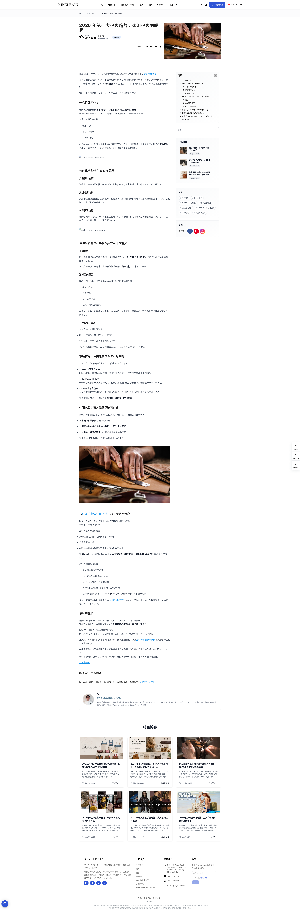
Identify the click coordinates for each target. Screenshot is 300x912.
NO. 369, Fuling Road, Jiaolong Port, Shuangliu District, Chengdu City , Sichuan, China (176, 868)
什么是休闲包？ (187, 80)
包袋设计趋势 (186, 208)
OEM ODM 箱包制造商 (205, 208)
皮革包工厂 (185, 213)
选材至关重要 (190, 103)
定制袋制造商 (148, 908)
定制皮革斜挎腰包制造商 (155, 905)
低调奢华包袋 (199, 213)
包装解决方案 (176, 908)
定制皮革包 (197, 198)
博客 (86, 13)
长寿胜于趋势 (190, 93)
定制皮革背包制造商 (118, 908)
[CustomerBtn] (4, 903)
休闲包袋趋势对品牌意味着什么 (193, 113)
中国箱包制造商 (116, 600)
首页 (80, 13)
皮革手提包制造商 (113, 905)
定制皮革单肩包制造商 (172, 905)
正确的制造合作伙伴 (145, 640)
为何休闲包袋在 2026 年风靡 (192, 83)
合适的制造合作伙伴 (94, 513)
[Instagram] (86, 883)
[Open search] (201, 4)
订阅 (195, 882)
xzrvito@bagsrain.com (176, 886)
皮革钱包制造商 (125, 905)
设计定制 (157, 908)
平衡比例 (188, 100)
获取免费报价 (217, 5)
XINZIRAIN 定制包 (188, 203)
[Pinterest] (98, 883)
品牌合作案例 (186, 908)
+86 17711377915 (173, 876)
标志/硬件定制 (166, 908)
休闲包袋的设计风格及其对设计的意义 (196, 97)
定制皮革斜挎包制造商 (189, 905)
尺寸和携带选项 (191, 106)
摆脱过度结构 (190, 90)
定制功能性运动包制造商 (134, 908)
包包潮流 (184, 198)
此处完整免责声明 (147, 682)
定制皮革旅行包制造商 (138, 905)
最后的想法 (186, 119)
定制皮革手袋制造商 (99, 905)
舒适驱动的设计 (190, 87)
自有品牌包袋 (205, 203)
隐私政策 (203, 878)
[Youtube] (92, 883)
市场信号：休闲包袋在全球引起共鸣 (195, 110)
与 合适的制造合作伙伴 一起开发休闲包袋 (197, 116)
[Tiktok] (104, 883)
